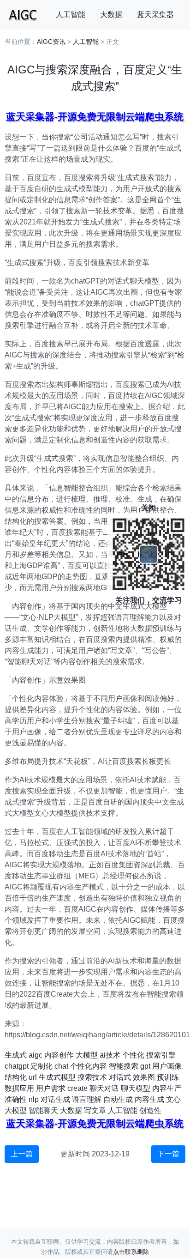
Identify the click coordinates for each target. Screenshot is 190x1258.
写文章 (95, 1110)
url (33, 1077)
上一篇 (22, 1154)
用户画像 (167, 1066)
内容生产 (167, 1088)
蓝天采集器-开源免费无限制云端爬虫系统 (95, 116)
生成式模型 (57, 1077)
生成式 (16, 1055)
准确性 (16, 1099)
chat (61, 1066)
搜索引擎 (161, 1055)
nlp (34, 1099)
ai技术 (110, 1055)
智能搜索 (123, 1066)
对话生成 (55, 1099)
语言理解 (86, 1099)
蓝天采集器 (155, 14)
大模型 (87, 1055)
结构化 (16, 1077)
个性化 (133, 1055)
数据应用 (19, 1088)
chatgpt (17, 1066)
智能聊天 (43, 1110)
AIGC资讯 (51, 41)
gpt (145, 1066)
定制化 (41, 1066)
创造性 (150, 1110)
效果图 (144, 1077)
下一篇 (168, 1154)
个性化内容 (88, 1066)
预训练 (168, 1077)
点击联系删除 (131, 1251)
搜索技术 (92, 1077)
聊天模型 (135, 1088)
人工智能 (70, 14)
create (77, 1088)
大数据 (111, 14)
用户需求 (50, 1088)
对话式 (120, 1077)
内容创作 (59, 1055)
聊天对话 (104, 1088)
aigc (35, 1055)
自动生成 (118, 1099)
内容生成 (149, 1099)
